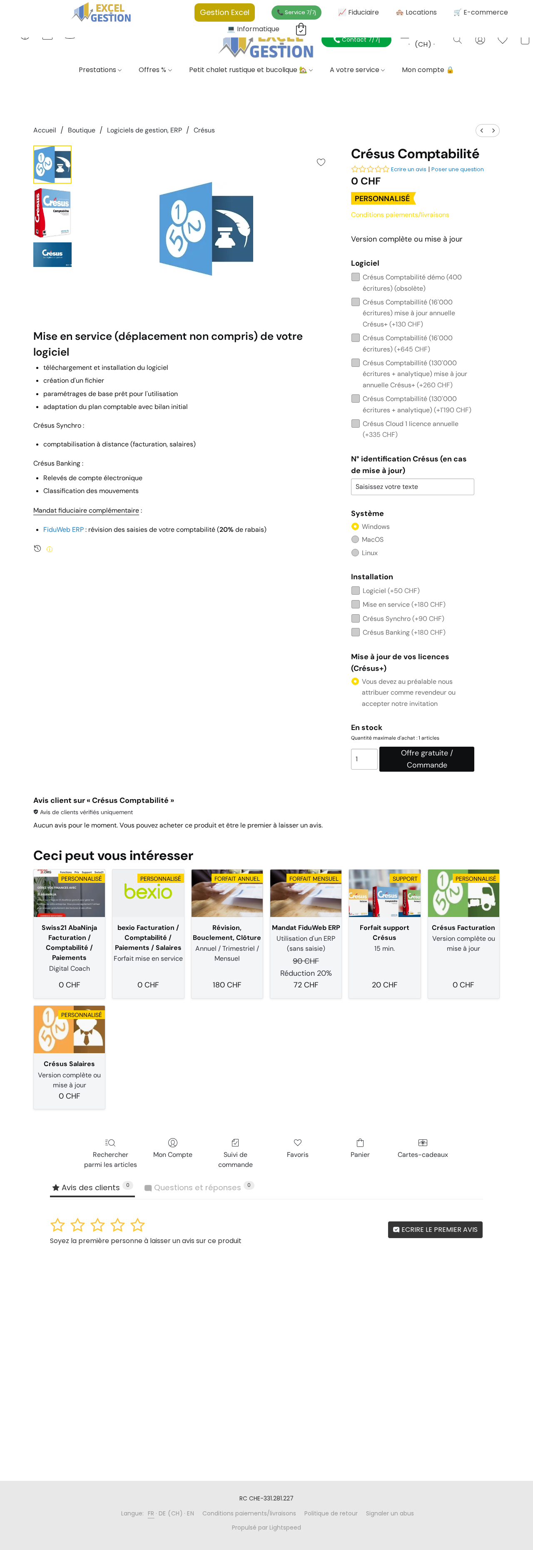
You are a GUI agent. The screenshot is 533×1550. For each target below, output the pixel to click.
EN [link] (190, 1513)
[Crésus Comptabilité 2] (52, 254)
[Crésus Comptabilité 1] (52, 213)
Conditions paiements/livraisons (400, 214)
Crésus (204, 130)
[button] (266, 43)
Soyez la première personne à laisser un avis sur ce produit (146, 1241)
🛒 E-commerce (480, 12)
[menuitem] (482, 131)
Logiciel (391, 590)
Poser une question (457, 169)
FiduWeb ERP (63, 529)
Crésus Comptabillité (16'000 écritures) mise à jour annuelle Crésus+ (409, 313)
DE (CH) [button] (423, 39)
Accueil (44, 130)
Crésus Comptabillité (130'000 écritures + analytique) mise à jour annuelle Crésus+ (415, 374)
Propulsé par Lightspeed (266, 1527)
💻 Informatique (253, 29)
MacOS (373, 539)
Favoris (298, 1154)
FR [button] (403, 34)
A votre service (355, 70)
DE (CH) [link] (171, 1513)
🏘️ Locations (416, 12)
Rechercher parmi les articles (110, 1159)
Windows (376, 526)
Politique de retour (331, 1513)
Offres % (153, 70)
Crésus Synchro (403, 618)
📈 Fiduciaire (358, 12)
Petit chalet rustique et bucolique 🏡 (249, 70)
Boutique (81, 130)
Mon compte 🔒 (428, 70)
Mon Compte (172, 1154)
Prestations (98, 70)
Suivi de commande (235, 1159)
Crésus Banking (404, 632)
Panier (360, 1154)
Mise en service (404, 604)
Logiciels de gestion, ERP (144, 130)
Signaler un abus (390, 1513)
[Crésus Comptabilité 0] (52, 164)
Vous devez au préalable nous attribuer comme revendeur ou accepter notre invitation (409, 692)
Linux (370, 552)
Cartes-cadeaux (423, 1154)
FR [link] (151, 1513)
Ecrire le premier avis (439, 1229)
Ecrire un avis (408, 169)
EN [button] (440, 34)
